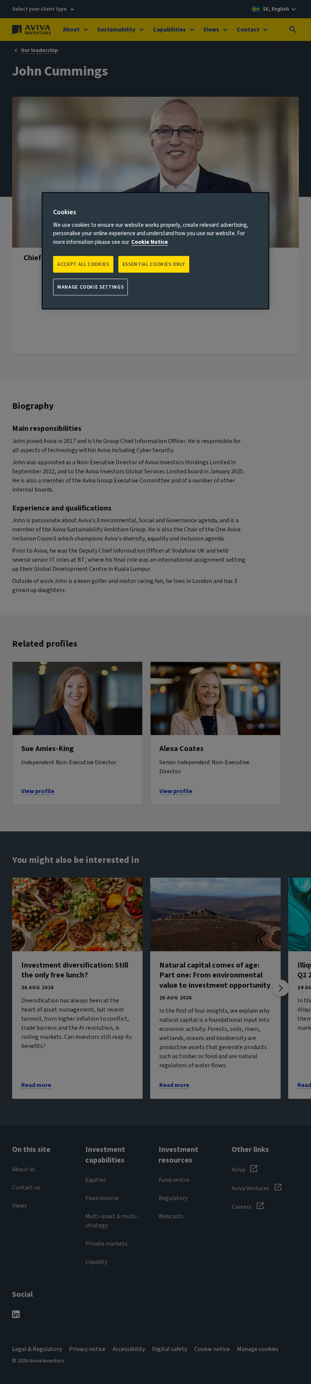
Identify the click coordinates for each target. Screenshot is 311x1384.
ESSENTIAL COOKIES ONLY (154, 264)
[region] (155, 250)
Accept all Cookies (83, 264)
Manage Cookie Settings (90, 287)
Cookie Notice (149, 242)
